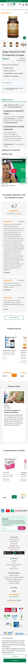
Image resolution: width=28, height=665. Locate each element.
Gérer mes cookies (14, 583)
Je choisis (15, 656)
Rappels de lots (14, 568)
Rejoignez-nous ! (14, 549)
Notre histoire (14, 541)
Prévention (7, 406)
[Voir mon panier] (26, 4)
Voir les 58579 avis (14, 596)
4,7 (14, 206)
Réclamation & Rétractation (14, 564)
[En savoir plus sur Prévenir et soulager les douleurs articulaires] (14, 397)
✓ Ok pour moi (15, 660)
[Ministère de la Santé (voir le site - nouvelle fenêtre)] (21, 609)
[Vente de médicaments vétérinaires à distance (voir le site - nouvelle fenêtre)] (15, 617)
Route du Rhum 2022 (14, 547)
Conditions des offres (14, 581)
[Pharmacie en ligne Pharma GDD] (11, 4)
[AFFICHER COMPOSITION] (25, 154)
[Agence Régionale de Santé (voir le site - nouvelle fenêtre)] (9, 624)
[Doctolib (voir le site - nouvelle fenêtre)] (19, 633)
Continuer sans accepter (7, 638)
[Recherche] (20, 4)
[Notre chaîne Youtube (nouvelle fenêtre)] (8, 511)
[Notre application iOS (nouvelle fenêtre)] (9, 552)
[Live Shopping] (12, 511)
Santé (5, 404)
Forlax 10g (6, 472)
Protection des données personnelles (14, 577)
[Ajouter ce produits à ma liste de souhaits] (26, 13)
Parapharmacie (14, 545)
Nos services (14, 543)
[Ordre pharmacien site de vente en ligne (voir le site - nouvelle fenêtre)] (7, 617)
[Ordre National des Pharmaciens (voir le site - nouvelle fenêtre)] (21, 617)
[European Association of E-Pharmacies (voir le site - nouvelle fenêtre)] (8, 633)
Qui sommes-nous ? (14, 539)
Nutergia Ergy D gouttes (9, 350)
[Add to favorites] (15, 335)
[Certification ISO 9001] (11, 610)
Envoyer (22, 528)
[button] (2, 4)
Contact (14, 567)
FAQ (14, 563)
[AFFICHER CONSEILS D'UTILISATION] (25, 150)
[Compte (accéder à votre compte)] (23, 4)
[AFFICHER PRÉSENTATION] (25, 99)
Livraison (14, 561)
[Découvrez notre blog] (21, 511)
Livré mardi (8, 82)
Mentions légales (14, 575)
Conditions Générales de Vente (14, 579)
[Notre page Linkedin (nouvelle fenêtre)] (2, 510)
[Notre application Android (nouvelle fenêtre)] (19, 552)
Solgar (5, 59)
